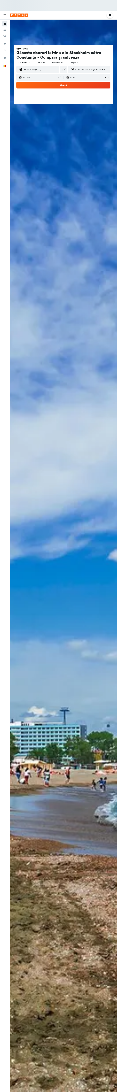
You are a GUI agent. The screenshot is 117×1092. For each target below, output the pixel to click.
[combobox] (58, 62)
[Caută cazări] (5, 30)
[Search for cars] (5, 36)
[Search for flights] (5, 24)
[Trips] (5, 58)
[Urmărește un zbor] (5, 50)
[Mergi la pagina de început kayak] (19, 15)
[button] (5, 15)
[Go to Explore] (5, 44)
